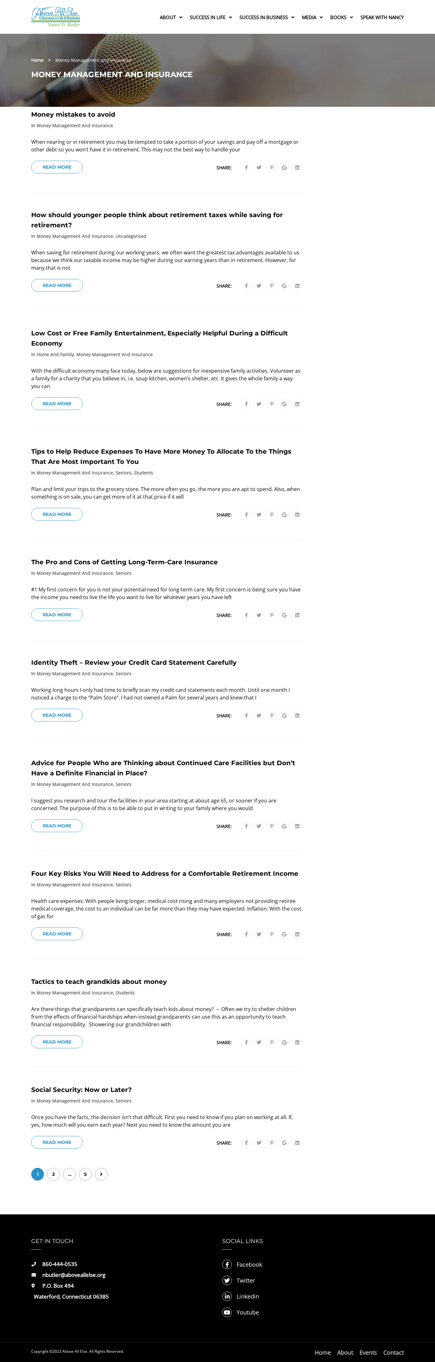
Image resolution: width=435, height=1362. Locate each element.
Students (143, 473)
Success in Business (263, 17)
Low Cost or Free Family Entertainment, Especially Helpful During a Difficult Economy (159, 338)
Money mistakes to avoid (73, 114)
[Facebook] (246, 167)
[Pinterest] (272, 167)
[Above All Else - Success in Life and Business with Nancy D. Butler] (55, 20)
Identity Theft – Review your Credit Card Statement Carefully (134, 662)
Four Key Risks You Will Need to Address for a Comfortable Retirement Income (164, 873)
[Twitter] (259, 167)
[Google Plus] (284, 167)
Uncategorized (131, 236)
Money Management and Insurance (75, 125)
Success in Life (207, 17)
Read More (57, 167)
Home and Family (55, 354)
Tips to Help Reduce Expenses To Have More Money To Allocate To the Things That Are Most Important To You (161, 456)
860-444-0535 (59, 1264)
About (168, 17)
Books (338, 17)
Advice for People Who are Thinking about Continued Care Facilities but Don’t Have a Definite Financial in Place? (163, 768)
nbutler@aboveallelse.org (73, 1274)
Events (368, 1352)
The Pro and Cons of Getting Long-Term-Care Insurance (124, 562)
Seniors (124, 473)
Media (309, 17)
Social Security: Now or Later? (81, 1090)
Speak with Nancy (382, 17)
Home (37, 60)
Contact (393, 1352)
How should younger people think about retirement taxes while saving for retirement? (157, 220)
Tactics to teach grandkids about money (99, 981)
